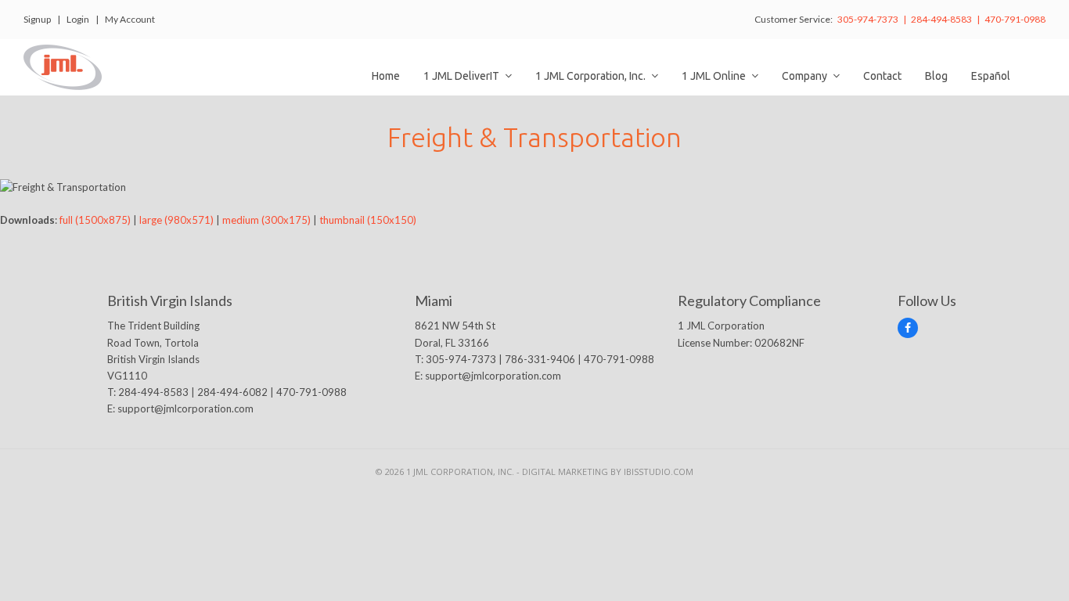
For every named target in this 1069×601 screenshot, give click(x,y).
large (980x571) (176, 220)
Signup (37, 19)
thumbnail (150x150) (367, 220)
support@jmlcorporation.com (185, 408)
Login (78, 19)
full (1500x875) (95, 220)
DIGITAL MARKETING (566, 471)
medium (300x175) (266, 220)
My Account (130, 19)
